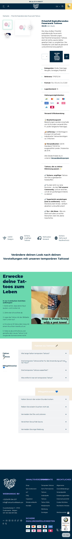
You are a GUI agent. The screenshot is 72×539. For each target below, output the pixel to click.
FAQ (27, 495)
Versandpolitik (61, 492)
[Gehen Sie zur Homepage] (36, 6)
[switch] (66, 529)
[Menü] (69, 518)
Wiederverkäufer (31, 502)
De (57, 6)
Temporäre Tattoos (47, 485)
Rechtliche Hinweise (63, 506)
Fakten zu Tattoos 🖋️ (5, 356)
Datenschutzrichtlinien (64, 499)
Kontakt (28, 506)
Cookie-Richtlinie (62, 502)
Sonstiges (44, 512)
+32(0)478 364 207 (10, 499)
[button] (29, 27)
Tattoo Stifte (45, 502)
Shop (27, 485)
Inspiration (29, 499)
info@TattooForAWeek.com (13, 502)
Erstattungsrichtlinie (63, 495)
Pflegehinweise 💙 (5, 366)
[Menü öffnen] (4, 6)
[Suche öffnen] (62, 6)
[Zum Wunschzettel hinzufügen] (66, 56)
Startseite (6, 16)
